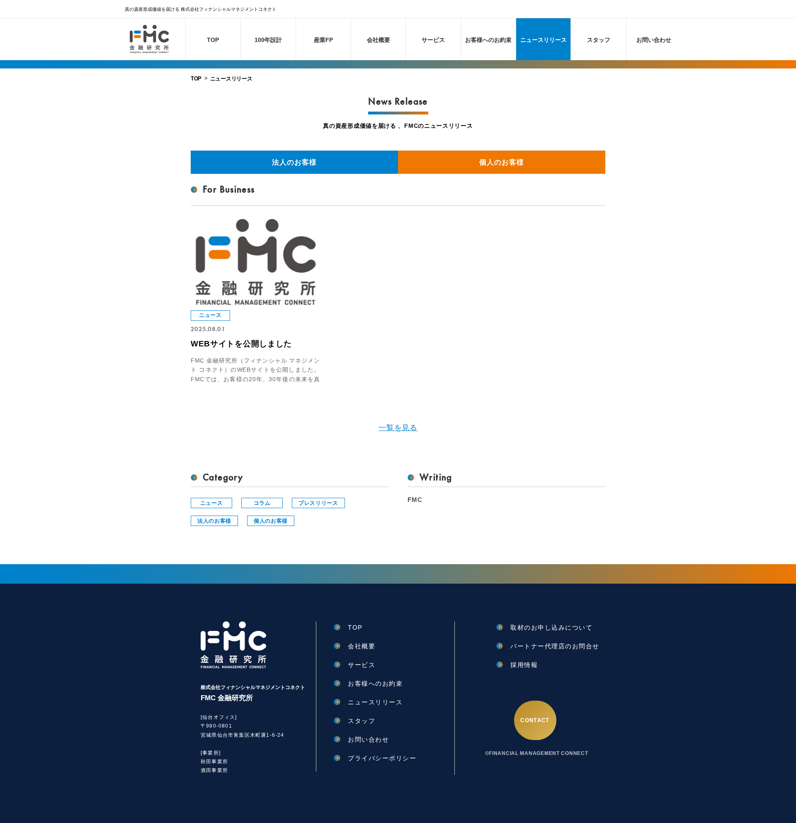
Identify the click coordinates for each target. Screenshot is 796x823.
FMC (415, 499)
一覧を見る (398, 428)
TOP (196, 78)
